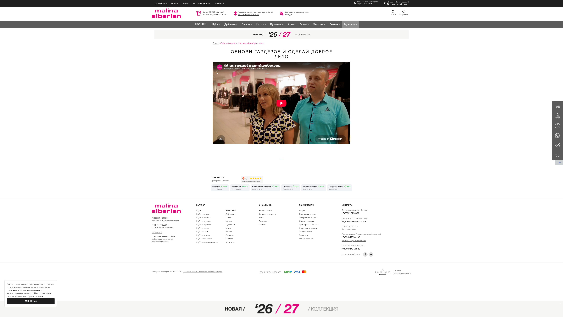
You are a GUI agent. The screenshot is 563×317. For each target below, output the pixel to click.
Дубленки (230, 24)
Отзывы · (217, 177)
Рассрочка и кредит (202, 3)
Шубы (215, 24)
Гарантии (303, 235)
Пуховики (275, 24)
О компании (159, 3)
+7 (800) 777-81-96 (351, 237)
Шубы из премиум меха (207, 242)
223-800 (350, 213)
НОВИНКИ (201, 24)
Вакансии (263, 221)
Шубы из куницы (203, 221)
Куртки (260, 24)
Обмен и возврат (307, 221)
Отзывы (174, 3)
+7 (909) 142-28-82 (351, 248)
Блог (215, 43)
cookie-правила (306, 238)
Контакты (219, 3)
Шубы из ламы (202, 231)
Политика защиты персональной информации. (202, 271)
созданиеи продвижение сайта (402, 271)
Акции (185, 3)
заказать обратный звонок (354, 240)
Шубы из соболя (203, 217)
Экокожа (318, 24)
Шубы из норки (203, 214)
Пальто (246, 24)
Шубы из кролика (204, 224)
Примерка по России (308, 224)
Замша (303, 24)
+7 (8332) (365, 4)
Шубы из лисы (202, 228)
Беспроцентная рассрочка (296, 12)
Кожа (291, 24)
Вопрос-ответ (265, 210)
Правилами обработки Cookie (29, 296)
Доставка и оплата (307, 214)
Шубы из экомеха (204, 238)
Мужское (349, 24)
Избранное (403, 15)
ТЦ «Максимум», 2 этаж (354, 221)
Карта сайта (157, 232)
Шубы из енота (203, 235)
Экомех (334, 24)
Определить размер (308, 228)
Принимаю (31, 301)
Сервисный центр (267, 214)
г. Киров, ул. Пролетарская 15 (398, 3)
